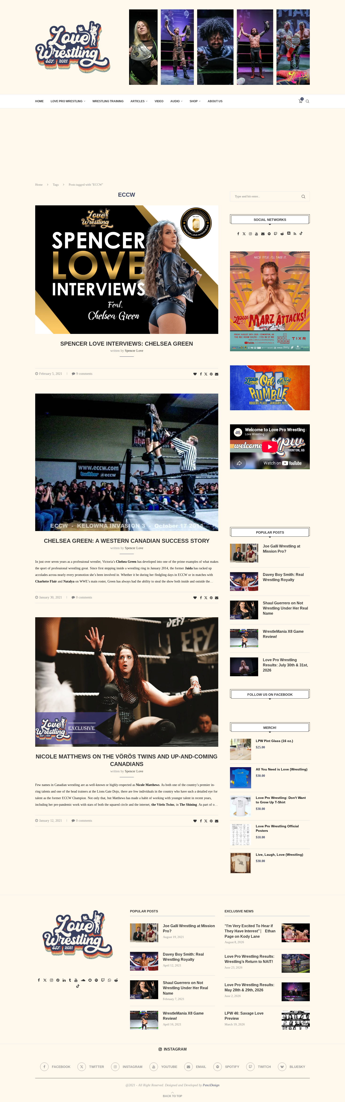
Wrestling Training (107, 101)
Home (39, 184)
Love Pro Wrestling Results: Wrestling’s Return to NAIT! (249, 959)
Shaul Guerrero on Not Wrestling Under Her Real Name (285, 608)
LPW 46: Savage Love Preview (244, 1015)
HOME (39, 101)
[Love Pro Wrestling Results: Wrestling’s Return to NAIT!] (296, 963)
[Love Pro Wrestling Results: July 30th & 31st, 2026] (244, 666)
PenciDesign (211, 1085)
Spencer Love (134, 350)
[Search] (307, 101)
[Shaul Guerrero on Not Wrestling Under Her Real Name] (244, 610)
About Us (215, 101)
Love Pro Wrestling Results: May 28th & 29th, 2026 (249, 987)
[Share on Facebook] (201, 374)
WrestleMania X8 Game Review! (283, 634)
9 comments (84, 373)
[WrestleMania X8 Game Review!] (244, 638)
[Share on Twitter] (205, 374)
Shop (194, 101)
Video (159, 101)
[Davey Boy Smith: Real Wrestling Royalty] (244, 581)
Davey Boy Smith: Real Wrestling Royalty (283, 577)
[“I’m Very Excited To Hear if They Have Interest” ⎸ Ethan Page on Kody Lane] (296, 932)
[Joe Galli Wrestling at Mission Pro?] (244, 553)
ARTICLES (137, 101)
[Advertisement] (172, 143)
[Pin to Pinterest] (211, 374)
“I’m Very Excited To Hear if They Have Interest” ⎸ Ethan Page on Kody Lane (250, 931)
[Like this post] (195, 374)
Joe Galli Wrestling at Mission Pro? (281, 548)
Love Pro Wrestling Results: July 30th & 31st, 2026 (285, 665)
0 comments (84, 597)
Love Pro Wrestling (66, 101)
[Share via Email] (216, 374)
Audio (175, 101)
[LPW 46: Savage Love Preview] (296, 1020)
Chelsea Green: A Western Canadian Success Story (127, 541)
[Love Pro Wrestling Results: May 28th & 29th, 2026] (296, 991)
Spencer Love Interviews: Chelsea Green (126, 343)
